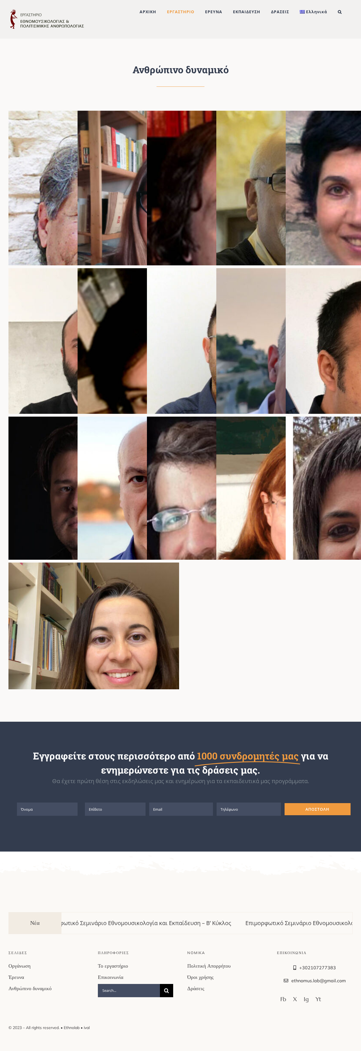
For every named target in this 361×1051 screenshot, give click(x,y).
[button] (340, 12)
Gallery (102, 663)
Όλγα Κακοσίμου (85, 663)
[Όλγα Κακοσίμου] (93, 663)
